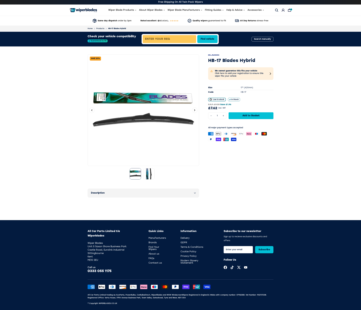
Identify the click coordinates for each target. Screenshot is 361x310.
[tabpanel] (190, 39)
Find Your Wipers (153, 248)
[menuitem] (225, 267)
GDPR (183, 243)
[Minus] (211, 115)
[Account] (283, 10)
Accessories (254, 10)
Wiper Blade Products (121, 10)
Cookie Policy (188, 252)
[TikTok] (232, 267)
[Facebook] (225, 267)
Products (100, 28)
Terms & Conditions (191, 247)
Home (90, 28)
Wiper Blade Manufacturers (184, 10)
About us (153, 254)
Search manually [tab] (262, 39)
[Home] (83, 10)
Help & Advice (234, 10)
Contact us (155, 263)
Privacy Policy (188, 256)
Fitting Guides (213, 10)
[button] (143, 193)
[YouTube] (245, 267)
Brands (152, 243)
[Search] (276, 10)
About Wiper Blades (150, 10)
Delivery (185, 238)
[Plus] (223, 115)
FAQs (151, 258)
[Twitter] (239, 267)
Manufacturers (157, 238)
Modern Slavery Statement (189, 262)
